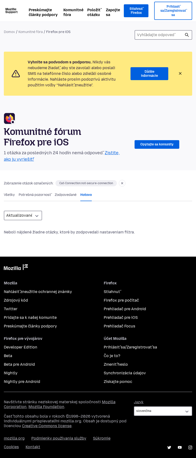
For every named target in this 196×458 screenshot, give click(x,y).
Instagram (190, 447)
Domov (9, 32)
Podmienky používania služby (58, 438)
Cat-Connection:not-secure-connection (86, 183)
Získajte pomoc (118, 381)
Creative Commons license (46, 426)
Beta (8, 355)
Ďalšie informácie (149, 74)
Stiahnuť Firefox (136, 11)
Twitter (10, 309)
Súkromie (101, 438)
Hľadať (187, 35)
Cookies (11, 447)
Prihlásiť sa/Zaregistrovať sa (173, 11)
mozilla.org (14, 438)
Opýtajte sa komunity (157, 144)
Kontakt (33, 447)
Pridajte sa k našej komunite (30, 317)
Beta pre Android (19, 364)
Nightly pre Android (22, 381)
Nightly (10, 373)
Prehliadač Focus (119, 326)
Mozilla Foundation (46, 406)
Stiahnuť (112, 291)
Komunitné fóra (73, 12)
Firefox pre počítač (121, 300)
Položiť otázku (93, 12)
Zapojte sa (113, 12)
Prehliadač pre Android (125, 309)
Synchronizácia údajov (125, 373)
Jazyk (138, 402)
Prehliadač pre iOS (121, 317)
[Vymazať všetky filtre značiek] (122, 183)
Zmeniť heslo (116, 364)
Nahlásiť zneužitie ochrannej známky (38, 291)
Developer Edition (20, 347)
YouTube (180, 447)
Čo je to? (112, 355)
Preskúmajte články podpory (43, 12)
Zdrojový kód (16, 300)
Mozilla (16, 268)
